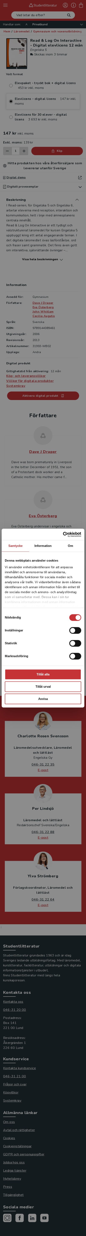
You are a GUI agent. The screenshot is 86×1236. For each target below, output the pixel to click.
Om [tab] (70, 545)
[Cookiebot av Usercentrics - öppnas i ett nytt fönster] (63, 534)
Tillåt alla (43, 674)
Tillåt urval (43, 686)
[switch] (75, 630)
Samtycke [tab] (15, 545)
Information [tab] (43, 545)
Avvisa (43, 699)
